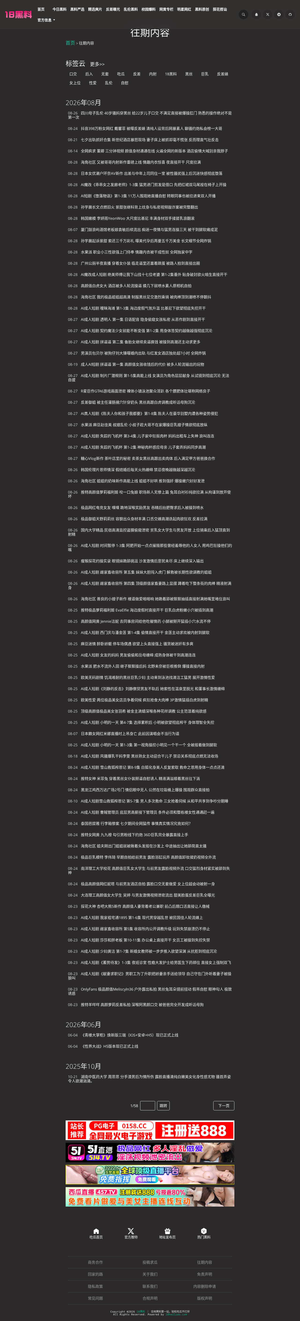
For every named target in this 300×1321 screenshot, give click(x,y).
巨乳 (205, 74)
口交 (73, 74)
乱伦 (108, 82)
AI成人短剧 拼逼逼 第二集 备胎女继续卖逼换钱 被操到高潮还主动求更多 (134, 341)
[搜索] (243, 14)
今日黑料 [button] (59, 9)
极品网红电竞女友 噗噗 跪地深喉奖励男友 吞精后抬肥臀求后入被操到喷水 (136, 507)
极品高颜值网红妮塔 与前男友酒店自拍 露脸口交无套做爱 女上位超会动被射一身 (141, 883)
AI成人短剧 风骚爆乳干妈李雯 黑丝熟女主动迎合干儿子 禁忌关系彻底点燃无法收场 (143, 756)
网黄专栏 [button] (166, 9)
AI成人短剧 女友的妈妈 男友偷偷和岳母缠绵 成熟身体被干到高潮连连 (132, 655)
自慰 (124, 82)
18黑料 (171, 74)
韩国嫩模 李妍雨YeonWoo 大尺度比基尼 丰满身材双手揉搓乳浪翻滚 (131, 218)
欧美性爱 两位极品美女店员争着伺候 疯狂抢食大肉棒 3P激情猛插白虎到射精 (138, 700)
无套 (105, 74)
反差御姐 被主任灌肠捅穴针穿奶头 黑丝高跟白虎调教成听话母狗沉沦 (131, 402)
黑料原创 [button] (202, 9)
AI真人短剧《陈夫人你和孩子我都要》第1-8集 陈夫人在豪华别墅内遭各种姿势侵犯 (143, 413)
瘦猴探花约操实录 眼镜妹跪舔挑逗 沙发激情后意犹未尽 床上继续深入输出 (136, 561)
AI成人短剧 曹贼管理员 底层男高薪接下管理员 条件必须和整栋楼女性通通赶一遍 (141, 812)
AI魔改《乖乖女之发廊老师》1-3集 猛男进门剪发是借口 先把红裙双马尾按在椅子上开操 (147, 184)
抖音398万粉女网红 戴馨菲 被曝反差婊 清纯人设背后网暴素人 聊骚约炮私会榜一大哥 (145, 128)
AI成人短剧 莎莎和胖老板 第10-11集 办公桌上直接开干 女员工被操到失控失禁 (139, 940)
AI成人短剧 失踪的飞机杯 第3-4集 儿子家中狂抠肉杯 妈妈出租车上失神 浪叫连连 (141, 436)
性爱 (93, 82)
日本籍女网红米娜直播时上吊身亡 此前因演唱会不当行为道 (123, 733)
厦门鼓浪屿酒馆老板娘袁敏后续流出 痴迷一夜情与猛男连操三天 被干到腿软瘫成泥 (143, 229)
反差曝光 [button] (113, 9)
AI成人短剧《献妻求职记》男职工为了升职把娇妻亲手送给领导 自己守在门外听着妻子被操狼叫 (149, 976)
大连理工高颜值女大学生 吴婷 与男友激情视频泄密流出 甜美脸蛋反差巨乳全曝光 (141, 895)
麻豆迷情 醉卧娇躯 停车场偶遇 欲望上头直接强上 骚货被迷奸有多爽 (130, 643)
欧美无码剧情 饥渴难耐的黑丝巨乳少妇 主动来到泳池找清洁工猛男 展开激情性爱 (141, 677)
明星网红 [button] (184, 9)
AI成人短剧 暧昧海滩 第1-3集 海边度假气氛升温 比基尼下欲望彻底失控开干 (137, 308)
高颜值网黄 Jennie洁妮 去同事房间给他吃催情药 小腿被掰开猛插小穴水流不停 (139, 621)
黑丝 (189, 74)
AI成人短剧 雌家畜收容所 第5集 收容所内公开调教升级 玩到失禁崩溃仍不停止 (139, 928)
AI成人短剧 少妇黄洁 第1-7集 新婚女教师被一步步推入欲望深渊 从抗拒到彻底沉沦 (142, 951)
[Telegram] (279, 14)
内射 (153, 74)
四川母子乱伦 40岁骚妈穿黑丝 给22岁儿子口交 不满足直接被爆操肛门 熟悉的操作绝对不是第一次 (150, 115)
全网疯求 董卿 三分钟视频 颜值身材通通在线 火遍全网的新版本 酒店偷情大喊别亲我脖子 (148, 151)
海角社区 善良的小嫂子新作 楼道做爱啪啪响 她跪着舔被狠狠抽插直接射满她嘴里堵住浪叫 (149, 598)
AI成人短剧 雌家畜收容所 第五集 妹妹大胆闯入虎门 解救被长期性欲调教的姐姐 (140, 572)
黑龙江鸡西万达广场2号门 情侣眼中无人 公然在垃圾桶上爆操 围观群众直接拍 (139, 789)
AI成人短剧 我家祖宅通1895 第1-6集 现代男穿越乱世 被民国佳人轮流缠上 (135, 917)
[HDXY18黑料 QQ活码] (256, 14)
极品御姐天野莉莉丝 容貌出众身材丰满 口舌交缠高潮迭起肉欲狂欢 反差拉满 (137, 518)
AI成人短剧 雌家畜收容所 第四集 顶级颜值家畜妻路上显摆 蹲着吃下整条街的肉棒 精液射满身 (149, 585)
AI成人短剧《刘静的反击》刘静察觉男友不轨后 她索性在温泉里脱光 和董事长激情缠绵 (146, 688)
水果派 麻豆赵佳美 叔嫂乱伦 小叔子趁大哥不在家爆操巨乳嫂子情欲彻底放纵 (137, 424)
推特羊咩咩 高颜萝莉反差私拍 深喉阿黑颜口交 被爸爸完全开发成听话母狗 (136, 1004)
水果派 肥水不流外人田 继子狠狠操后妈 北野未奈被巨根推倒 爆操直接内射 (136, 666)
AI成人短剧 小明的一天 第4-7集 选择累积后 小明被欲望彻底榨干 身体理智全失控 (141, 722)
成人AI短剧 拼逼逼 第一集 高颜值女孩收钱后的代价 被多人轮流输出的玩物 (136, 364)
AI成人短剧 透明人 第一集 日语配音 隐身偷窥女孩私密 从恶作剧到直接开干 (136, 319)
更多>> (97, 64)
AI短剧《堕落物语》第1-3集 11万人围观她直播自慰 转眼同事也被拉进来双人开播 (142, 195)
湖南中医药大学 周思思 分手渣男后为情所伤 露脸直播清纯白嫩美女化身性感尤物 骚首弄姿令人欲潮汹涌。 (149, 1078)
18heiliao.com (176, 1314)
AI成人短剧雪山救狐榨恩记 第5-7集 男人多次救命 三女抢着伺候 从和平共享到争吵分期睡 (148, 801)
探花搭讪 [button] (220, 9)
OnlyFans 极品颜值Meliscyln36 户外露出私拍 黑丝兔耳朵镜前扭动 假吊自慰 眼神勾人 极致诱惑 (150, 991)
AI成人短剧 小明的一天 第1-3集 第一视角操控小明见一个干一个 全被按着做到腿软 (142, 744)
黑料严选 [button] (77, 9)
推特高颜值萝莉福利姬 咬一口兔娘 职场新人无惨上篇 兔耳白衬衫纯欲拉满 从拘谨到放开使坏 (149, 494)
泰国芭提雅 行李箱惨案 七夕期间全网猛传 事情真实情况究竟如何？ (130, 823)
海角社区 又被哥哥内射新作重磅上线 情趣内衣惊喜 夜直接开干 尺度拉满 (134, 162)
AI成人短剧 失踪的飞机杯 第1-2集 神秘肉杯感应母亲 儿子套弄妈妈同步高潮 (137, 447)
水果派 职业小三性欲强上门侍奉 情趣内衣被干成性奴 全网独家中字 (130, 252)
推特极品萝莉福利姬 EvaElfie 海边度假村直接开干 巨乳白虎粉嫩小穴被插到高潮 (140, 610)
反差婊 (222, 74)
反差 (137, 74)
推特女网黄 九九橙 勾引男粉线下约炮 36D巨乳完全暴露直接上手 (128, 834)
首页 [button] (41, 9)
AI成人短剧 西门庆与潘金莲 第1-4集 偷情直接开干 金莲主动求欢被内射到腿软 (139, 632)
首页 (70, 43)
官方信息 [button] (45, 20)
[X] (267, 14)
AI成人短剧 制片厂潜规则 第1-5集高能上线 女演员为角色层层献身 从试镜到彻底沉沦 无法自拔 (148, 377)
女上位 (75, 82)
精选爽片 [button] (95, 9)
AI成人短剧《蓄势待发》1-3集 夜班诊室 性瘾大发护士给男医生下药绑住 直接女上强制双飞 (149, 962)
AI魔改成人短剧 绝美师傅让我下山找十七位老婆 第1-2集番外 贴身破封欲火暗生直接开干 (147, 274)
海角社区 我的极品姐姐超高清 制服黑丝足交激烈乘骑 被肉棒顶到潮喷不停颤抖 (139, 297)
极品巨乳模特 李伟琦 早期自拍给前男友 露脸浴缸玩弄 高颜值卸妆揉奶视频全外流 (142, 857)
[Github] (290, 14)
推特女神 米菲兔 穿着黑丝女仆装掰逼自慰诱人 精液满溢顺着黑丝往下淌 (134, 778)
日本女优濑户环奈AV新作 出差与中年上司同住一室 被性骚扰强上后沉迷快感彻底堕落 (145, 173)
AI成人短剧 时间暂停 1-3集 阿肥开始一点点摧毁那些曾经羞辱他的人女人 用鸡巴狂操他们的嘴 (150, 547)
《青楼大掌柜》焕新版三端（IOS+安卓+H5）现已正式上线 (123, 1035)
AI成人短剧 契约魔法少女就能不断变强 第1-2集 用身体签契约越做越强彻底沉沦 (140, 330)
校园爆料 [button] (149, 9)
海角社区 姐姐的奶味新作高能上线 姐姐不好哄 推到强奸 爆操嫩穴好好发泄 (136, 480)
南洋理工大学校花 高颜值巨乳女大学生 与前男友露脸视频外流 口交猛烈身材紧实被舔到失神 (149, 870)
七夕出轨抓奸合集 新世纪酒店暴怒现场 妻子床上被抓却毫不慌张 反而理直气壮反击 (143, 139)
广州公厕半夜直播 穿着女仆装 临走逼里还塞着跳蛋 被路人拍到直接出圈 (134, 263)
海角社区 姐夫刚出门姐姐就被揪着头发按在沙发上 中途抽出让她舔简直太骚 (137, 846)
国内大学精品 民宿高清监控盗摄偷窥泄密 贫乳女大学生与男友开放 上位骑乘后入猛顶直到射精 (149, 532)
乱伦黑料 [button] (131, 9)
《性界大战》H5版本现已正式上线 (103, 1046)
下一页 (223, 1105)
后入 (89, 74)
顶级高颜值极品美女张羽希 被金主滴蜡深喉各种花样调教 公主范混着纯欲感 (137, 711)
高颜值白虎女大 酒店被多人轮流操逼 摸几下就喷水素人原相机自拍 (129, 285)
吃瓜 (121, 74)
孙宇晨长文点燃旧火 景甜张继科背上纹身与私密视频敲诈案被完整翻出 (133, 207)
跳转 (163, 1105)
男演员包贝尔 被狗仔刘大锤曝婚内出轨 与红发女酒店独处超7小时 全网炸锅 (137, 353)
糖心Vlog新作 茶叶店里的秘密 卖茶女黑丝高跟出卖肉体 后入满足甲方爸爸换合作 (141, 458)
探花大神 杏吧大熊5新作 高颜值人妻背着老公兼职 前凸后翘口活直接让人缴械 (139, 906)
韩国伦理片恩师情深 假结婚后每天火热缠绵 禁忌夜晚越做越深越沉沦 (131, 469)
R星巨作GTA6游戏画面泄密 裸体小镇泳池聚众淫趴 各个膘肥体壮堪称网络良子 (139, 391)
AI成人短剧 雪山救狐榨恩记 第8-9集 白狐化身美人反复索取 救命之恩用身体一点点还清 (146, 767)
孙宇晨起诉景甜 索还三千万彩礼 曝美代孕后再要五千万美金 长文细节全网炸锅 (139, 240)
